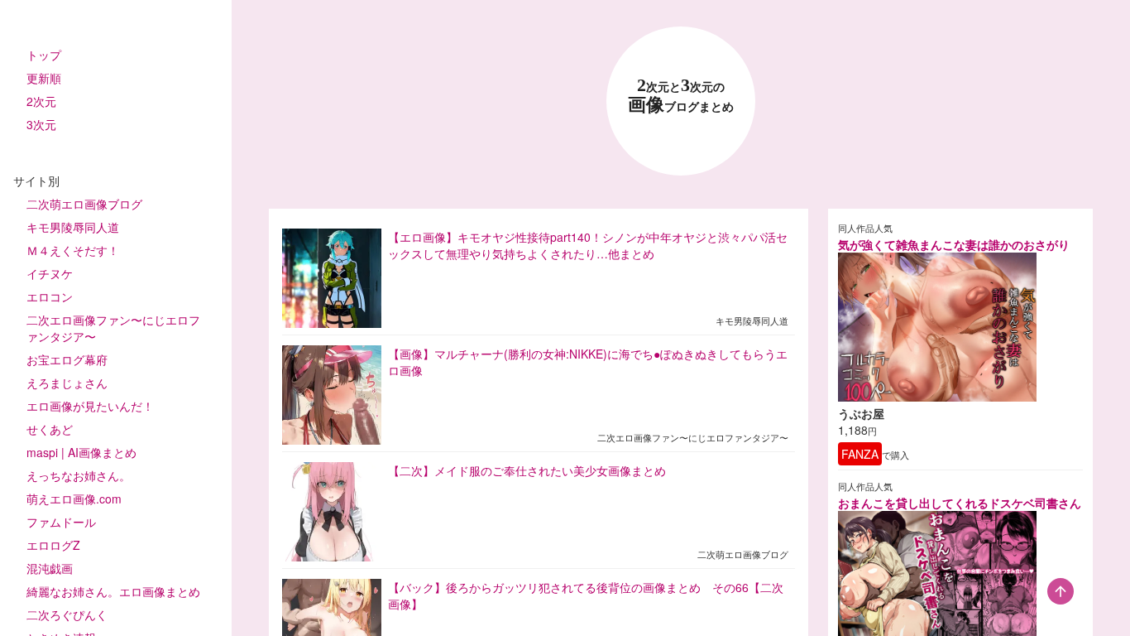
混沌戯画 (49, 568)
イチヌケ (49, 273)
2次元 (41, 101)
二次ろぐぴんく (67, 614)
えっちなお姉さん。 (78, 475)
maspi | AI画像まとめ (81, 452)
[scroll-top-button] (1060, 591)
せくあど (49, 429)
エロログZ (53, 545)
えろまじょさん (67, 382)
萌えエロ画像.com (74, 498)
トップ (43, 54)
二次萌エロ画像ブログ (84, 203)
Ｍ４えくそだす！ (72, 250)
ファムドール (61, 521)
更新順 (43, 78)
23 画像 (681, 95)
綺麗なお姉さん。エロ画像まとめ (113, 591)
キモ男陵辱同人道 (72, 227)
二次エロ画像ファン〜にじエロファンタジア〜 (113, 327)
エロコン (49, 296)
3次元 (41, 124)
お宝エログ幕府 (67, 359)
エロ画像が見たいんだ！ (90, 406)
